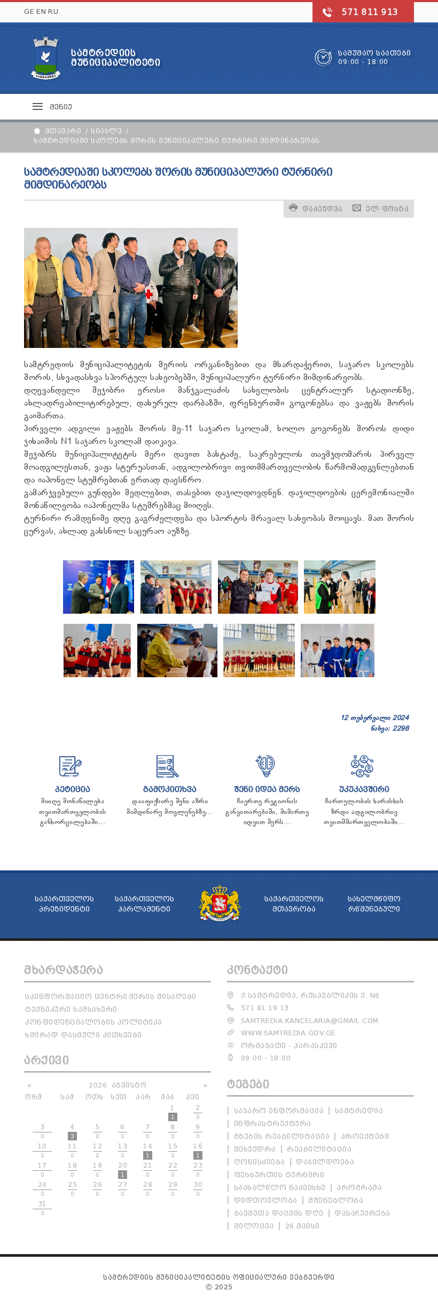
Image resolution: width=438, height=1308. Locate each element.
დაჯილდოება (325, 1162)
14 (147, 1150)
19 (97, 1169)
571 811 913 (370, 12)
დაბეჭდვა (322, 209)
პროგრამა (359, 1187)
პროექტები (365, 1136)
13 (122, 1150)
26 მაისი (302, 1226)
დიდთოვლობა (266, 1200)
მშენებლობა (335, 1200)
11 (72, 1150)
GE (29, 11)
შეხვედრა (255, 1149)
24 (42, 1189)
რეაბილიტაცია (319, 1149)
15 (172, 1150)
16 (197, 1150)
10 (42, 1150)
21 (147, 1169)
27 (122, 1189)
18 (72, 1169)
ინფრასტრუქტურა (272, 1123)
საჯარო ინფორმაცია (279, 1110)
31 (42, 1208)
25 (72, 1189)
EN (41, 11)
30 (197, 1189)
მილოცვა (254, 1226)
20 (122, 1169)
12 (97, 1150)
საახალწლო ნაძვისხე (280, 1187)
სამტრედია (359, 1110)
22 (172, 1169)
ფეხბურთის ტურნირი (279, 1174)
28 (147, 1189)
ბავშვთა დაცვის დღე (279, 1213)
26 (97, 1189)
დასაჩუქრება (362, 1213)
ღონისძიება (259, 1162)
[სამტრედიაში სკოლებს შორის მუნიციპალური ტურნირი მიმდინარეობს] (99, 611)
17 (42, 1169)
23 (197, 1169)
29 (172, 1189)
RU (53, 11)
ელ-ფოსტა (387, 209)
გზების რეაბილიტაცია (282, 1136)
